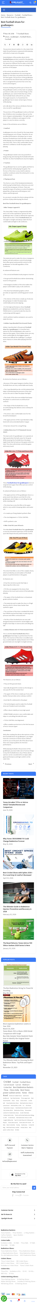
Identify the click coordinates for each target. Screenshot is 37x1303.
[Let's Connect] (4, 1301)
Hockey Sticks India (9, 1115)
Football (17, 15)
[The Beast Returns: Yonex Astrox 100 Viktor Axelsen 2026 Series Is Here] (18, 929)
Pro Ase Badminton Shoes (9, 1255)
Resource (10, 15)
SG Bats (17, 1130)
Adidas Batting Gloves (8, 1281)
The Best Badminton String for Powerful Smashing (18, 989)
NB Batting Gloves (7, 1283)
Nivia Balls (4, 1245)
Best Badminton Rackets (23, 1087)
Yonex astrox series (13, 1123)
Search (30, 3)
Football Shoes (27, 15)
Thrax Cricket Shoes (7, 1261)
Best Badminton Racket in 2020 (24, 1108)
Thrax (6, 1090)
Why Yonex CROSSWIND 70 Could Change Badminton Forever (16, 840)
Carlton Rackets (6, 1235)
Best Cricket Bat (11, 1125)
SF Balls (32, 1243)
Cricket (7, 1082)
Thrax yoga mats (25, 1098)
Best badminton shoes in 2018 (24, 1118)
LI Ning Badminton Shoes (9, 1253)
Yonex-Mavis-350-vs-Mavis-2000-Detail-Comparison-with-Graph (18, 1032)
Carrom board (9, 1084)
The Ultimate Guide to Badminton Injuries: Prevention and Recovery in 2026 (17, 909)
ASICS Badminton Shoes (28, 1255)
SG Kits (31, 1271)
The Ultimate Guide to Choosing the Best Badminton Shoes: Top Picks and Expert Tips (18, 1063)
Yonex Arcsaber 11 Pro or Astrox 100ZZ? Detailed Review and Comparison (15, 804)
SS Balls (12, 1245)
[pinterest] (20, 1195)
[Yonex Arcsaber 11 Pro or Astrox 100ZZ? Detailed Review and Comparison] (18, 789)
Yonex (24, 1092)
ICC (23, 1106)
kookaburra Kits (15, 1271)
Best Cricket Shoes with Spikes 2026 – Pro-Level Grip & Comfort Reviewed (18, 874)
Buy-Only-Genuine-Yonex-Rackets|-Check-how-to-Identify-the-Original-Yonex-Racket (18, 1039)
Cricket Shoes (11, 1118)
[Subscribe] (34, 1188)
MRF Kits (4, 1273)
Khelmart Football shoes (15, 1096)
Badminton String (18, 1110)
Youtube (24, 1195)
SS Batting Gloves (21, 1283)
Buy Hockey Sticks (8, 1110)
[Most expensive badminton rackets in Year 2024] (16, 1021)
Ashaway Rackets (6, 1237)
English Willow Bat (8, 1120)
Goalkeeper (14, 36)
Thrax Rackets (17, 1233)
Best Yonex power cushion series (16, 1091)
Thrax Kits (4, 1271)
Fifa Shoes (28, 1106)
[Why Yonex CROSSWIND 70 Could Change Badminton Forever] (18, 825)
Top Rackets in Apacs (9, 1108)
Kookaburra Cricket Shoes (9, 1265)
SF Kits (11, 1273)
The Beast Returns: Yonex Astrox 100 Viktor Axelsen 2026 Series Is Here (17, 944)
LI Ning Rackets (29, 1233)
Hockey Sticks (24, 1127)
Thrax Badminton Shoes (27, 1251)
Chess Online (23, 1101)
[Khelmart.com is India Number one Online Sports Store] (17, 3)
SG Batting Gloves (23, 1279)
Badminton (24, 1125)
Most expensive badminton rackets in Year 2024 (17, 1025)
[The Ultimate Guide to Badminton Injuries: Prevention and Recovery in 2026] (18, 893)
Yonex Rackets (6, 1233)
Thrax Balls (24, 1243)
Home (3, 15)
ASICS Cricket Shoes (7, 1263)
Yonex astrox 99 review (25, 1123)
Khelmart (26, 1084)
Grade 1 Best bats (24, 1113)
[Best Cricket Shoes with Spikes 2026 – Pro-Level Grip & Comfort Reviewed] (18, 859)
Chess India (14, 1090)
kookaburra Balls (6, 1243)
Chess (17, 1101)
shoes (7, 36)
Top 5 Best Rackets (15, 1098)
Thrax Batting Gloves (8, 1279)
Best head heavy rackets (13, 1127)
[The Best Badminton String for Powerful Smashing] (16, 985)
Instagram (16, 1195)
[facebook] (13, 1195)
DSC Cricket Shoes (22, 1263)
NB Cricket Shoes (22, 1261)
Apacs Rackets (18, 1235)
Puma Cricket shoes (26, 1265)
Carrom (18, 1084)
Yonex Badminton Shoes (12, 1103)
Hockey (18, 1125)
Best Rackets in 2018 (16, 1106)
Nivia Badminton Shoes (27, 1253)
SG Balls (16, 1243)
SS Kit (25, 1271)
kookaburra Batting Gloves (26, 1281)
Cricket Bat (8, 1087)
